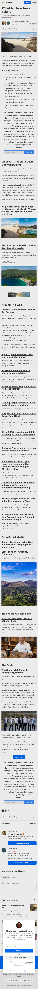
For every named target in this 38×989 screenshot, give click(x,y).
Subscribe (19, 951)
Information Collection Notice (25, 964)
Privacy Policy (20, 965)
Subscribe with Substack (20, 958)
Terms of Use (29, 962)
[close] (32, 923)
